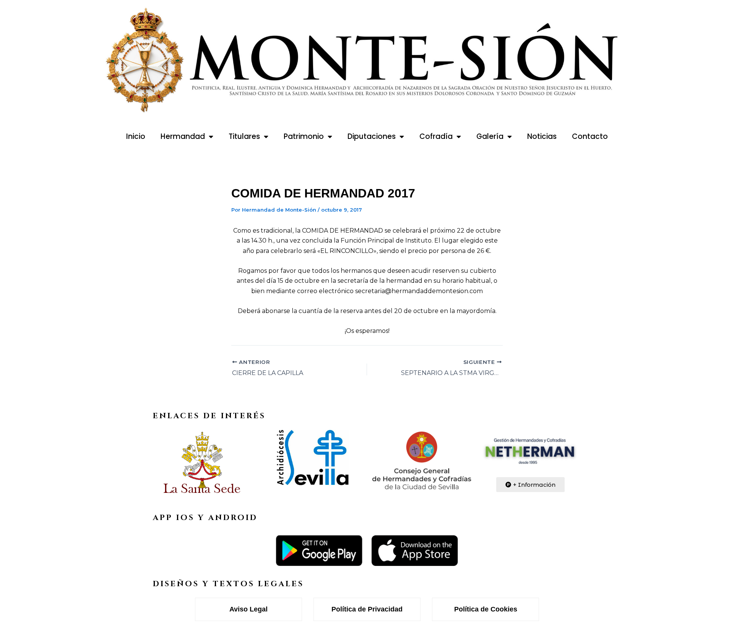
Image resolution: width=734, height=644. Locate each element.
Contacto (590, 136)
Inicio (135, 136)
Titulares (244, 136)
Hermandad (183, 136)
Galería (489, 136)
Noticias (542, 136)
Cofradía (436, 136)
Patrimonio (304, 136)
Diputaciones (372, 136)
